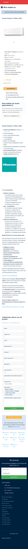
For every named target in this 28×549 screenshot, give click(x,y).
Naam (5, 328)
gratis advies (16, 426)
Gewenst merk (7, 381)
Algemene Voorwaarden (6, 538)
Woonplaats (6, 364)
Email (5, 340)
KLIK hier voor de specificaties (9, 275)
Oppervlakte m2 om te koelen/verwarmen (13, 375)
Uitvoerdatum (7, 387)
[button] (25, 7)
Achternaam (7, 334)
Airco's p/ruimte (7, 370)
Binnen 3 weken (9, 389)
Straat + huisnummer (8, 358)
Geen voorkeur (9, 394)
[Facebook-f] (12, 544)
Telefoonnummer (8, 346)
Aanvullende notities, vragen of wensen (12, 397)
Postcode (6, 352)
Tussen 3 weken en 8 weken (12, 391)
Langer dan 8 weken (10, 392)
